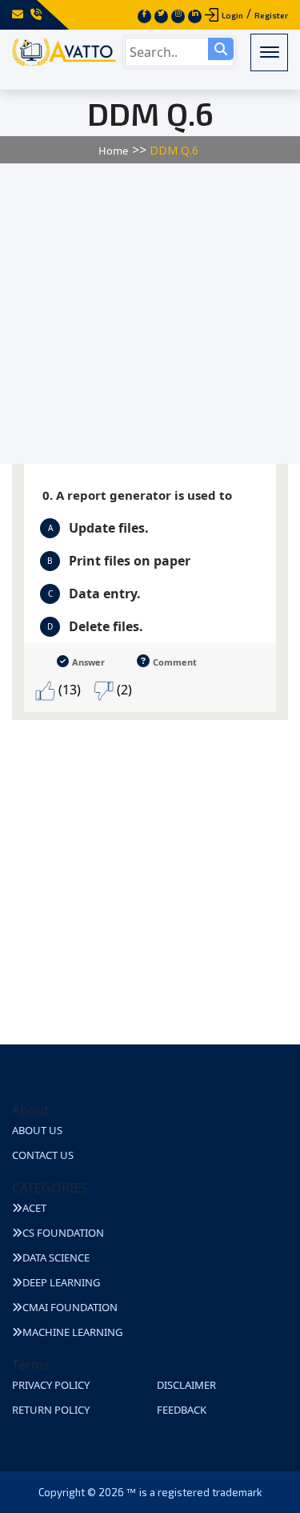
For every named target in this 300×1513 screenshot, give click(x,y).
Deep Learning (61, 1282)
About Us (37, 1130)
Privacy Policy (51, 1385)
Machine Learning (72, 1332)
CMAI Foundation (70, 1307)
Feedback (181, 1409)
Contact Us (43, 1155)
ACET (34, 1208)
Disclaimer (186, 1385)
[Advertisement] (150, 313)
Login (232, 15)
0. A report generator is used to (137, 495)
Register (271, 15)
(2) (123, 689)
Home (113, 150)
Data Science (56, 1257)
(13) (68, 689)
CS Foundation (63, 1232)
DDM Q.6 (174, 150)
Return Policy (51, 1409)
